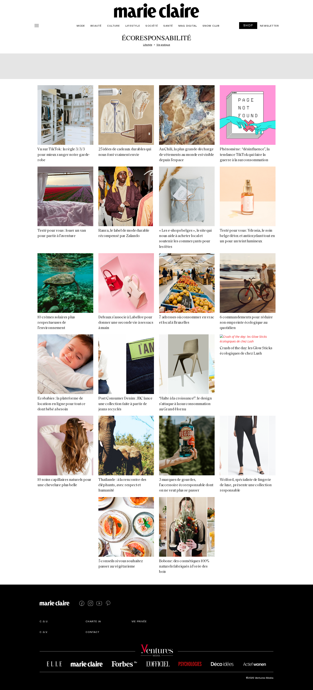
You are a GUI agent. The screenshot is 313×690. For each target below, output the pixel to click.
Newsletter (269, 25)
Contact (92, 632)
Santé (168, 25)
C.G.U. (44, 621)
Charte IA (93, 621)
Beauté (96, 25)
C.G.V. (44, 632)
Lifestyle (132, 25)
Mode (81, 25)
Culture (113, 25)
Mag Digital (187, 25)
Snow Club (211, 25)
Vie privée (139, 621)
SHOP (248, 25)
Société (151, 25)
